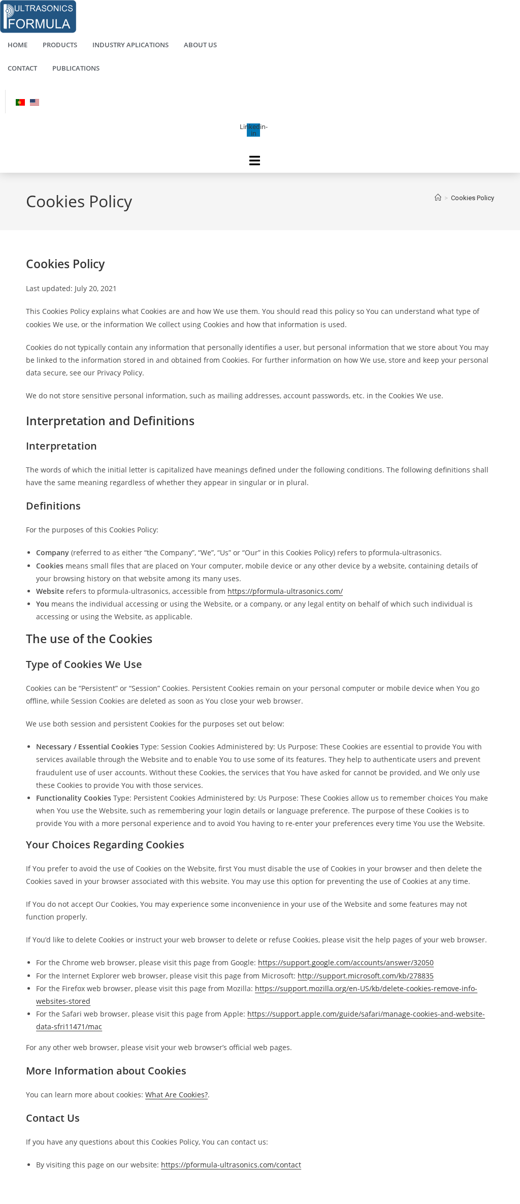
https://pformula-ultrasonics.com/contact (231, 1164)
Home (17, 44)
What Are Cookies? (176, 1094)
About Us (200, 44)
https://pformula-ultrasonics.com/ (285, 591)
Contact (22, 68)
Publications (76, 68)
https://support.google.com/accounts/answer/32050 (346, 962)
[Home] (438, 198)
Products (60, 44)
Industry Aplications (130, 44)
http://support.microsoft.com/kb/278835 (366, 975)
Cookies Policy (472, 198)
